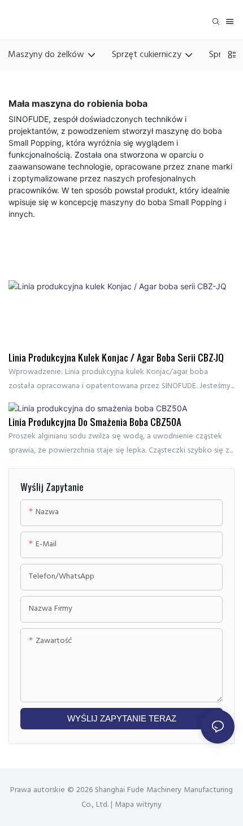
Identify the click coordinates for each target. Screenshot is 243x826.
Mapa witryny (137, 804)
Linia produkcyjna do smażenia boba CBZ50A (94, 422)
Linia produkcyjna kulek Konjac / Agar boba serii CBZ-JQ (116, 357)
